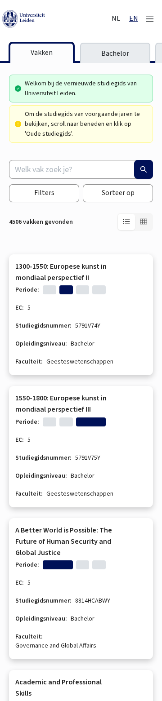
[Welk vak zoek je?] (143, 169)
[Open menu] (150, 19)
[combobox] (81, 169)
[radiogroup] (135, 222)
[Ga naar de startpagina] (56, 19)
